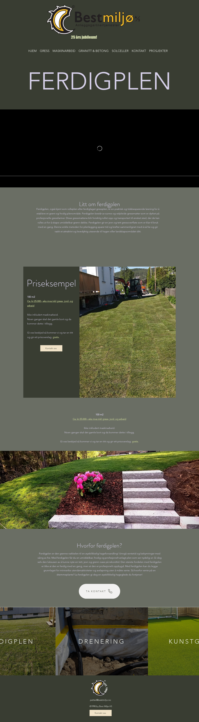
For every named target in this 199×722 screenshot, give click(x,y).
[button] (44, 51)
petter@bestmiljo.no (100, 699)
